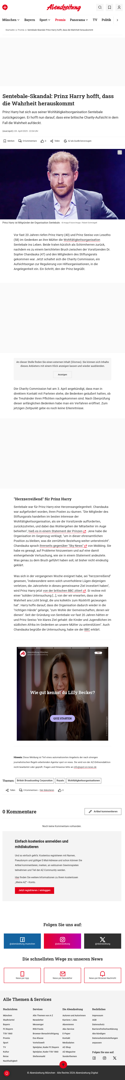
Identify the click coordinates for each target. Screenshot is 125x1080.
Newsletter (38, 1020)
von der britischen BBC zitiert (62, 590)
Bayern (29, 20)
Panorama (77, 20)
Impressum (97, 1015)
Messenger (38, 1024)
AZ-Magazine (68, 1052)
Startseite (10, 30)
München (9, 20)
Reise (6, 1056)
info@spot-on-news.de (85, 767)
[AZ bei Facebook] (94, 1058)
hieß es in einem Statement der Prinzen (55, 531)
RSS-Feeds (38, 1029)
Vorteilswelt (39, 1042)
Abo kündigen (98, 1033)
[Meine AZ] (119, 7)
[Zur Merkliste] (109, 7)
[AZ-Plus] (5, 7)
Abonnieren (68, 1024)
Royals (60, 780)
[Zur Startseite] (63, 11)
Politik (106, 20)
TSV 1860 (7, 1033)
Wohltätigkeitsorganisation (82, 240)
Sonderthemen (69, 1056)
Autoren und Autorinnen (74, 1015)
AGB (94, 1020)
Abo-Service (68, 1029)
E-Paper (66, 1033)
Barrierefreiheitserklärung (105, 1029)
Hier (17, 877)
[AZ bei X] (115, 1058)
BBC (87, 629)
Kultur (6, 1052)
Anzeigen (62, 374)
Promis (60, 20)
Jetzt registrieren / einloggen (34, 890)
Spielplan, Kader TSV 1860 (45, 1052)
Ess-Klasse (38, 1038)
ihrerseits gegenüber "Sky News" (61, 546)
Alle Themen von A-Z (43, 1015)
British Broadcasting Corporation (35, 780)
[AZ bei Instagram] (104, 1058)
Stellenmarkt (39, 1056)
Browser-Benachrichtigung (46, 1033)
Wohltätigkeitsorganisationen (84, 780)
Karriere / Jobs (69, 1020)
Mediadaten (68, 1042)
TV (95, 20)
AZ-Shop (66, 1047)
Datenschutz (98, 1024)
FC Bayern (8, 1029)
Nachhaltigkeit (10, 1061)
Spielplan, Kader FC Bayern (46, 1047)
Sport (43, 20)
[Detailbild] (120, 152)
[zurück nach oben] (63, 1066)
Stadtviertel (8, 1020)
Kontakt (66, 1038)
